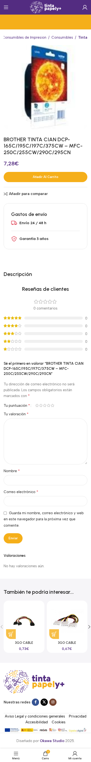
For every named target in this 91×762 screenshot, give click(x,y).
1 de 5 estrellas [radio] (37, 405)
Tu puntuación (17, 406)
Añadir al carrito (45, 177)
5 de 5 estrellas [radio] (52, 405)
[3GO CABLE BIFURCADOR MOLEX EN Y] (67, 621)
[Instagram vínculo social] (53, 702)
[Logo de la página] (45, 7)
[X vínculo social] (44, 702)
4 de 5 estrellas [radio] (48, 405)
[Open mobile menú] (6, 7)
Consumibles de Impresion (24, 37)
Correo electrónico (21, 491)
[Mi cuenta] (85, 7)
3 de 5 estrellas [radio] (45, 405)
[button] (11, 634)
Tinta (82, 37)
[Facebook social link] (35, 702)
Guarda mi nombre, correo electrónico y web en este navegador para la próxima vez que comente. (44, 519)
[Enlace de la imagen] (34, 681)
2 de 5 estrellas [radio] (41, 405)
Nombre (12, 471)
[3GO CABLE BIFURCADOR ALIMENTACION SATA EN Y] (24, 621)
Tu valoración (16, 414)
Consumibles (62, 37)
